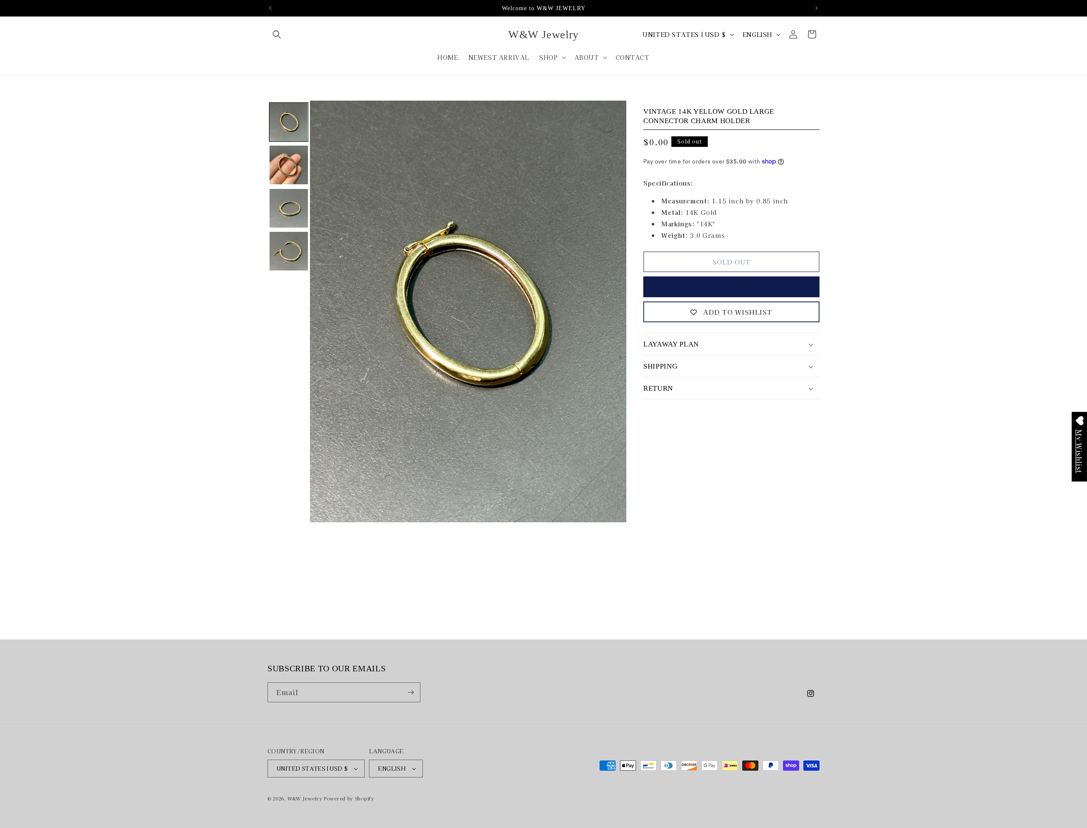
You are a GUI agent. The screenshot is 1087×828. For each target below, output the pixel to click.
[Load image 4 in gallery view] (288, 251)
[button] (277, 34)
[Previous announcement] (270, 8)
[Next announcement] (816, 8)
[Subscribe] (410, 692)
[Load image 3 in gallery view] (288, 208)
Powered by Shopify (349, 798)
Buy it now (732, 286)
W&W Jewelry (305, 798)
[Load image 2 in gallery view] (288, 165)
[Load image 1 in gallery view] (288, 122)
